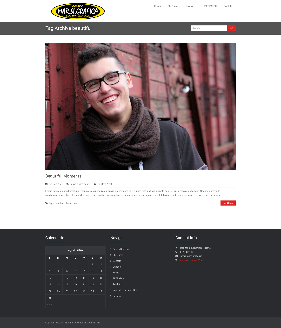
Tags (51, 203)
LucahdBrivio (93, 322)
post (75, 203)
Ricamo (117, 296)
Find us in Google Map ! (191, 260)
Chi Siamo (173, 6)
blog (68, 203)
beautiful (59, 203)
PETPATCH (210, 6)
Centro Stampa (121, 249)
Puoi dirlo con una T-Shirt (125, 290)
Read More (228, 203)
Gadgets (117, 266)
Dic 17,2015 (55, 184)
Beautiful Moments (63, 176)
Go (231, 28)
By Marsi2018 (104, 184)
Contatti (228, 6)
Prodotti (190, 6)
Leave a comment (79, 184)
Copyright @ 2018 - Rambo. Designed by (66, 322)
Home (157, 6)
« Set (50, 304)
